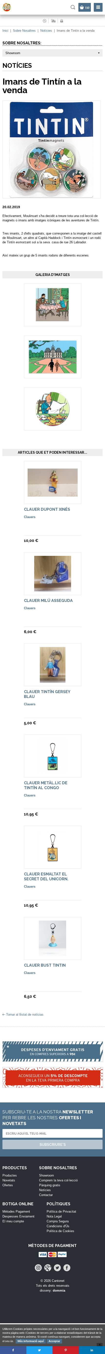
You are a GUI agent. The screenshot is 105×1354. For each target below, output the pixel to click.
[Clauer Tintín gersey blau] (52, 680)
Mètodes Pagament (16, 1211)
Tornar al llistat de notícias (24, 1014)
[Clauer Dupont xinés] (53, 494)
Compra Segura (58, 1221)
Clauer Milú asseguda (48, 600)
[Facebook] (66, 1267)
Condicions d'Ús (58, 1226)
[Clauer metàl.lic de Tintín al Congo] (53, 771)
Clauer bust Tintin (45, 965)
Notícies (46, 30)
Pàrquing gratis (49, 1185)
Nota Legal (54, 1216)
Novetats (8, 1180)
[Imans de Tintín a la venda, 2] (53, 371)
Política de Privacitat (61, 1211)
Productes (9, 1175)
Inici (5, 30)
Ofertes (7, 1185)
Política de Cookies (60, 1231)
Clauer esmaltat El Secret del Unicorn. (46, 876)
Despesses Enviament (18, 1216)
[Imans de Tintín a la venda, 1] (52, 320)
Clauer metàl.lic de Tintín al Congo (45, 785)
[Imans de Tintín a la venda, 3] (52, 424)
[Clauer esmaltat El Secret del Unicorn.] (53, 862)
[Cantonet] (11, 10)
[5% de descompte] (52, 1080)
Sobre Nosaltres (24, 30)
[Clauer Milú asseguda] (52, 589)
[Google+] (47, 1267)
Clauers (29, 517)
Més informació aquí (31, 1341)
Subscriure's (53, 1144)
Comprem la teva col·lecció (58, 1180)
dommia (59, 1290)
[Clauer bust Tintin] (52, 954)
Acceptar (54, 1341)
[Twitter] (57, 1267)
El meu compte (13, 1221)
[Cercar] (73, 7)
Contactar (46, 1195)
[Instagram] (38, 1267)
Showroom (46, 1175)
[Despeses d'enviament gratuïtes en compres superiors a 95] (52, 1054)
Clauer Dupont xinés (47, 509)
